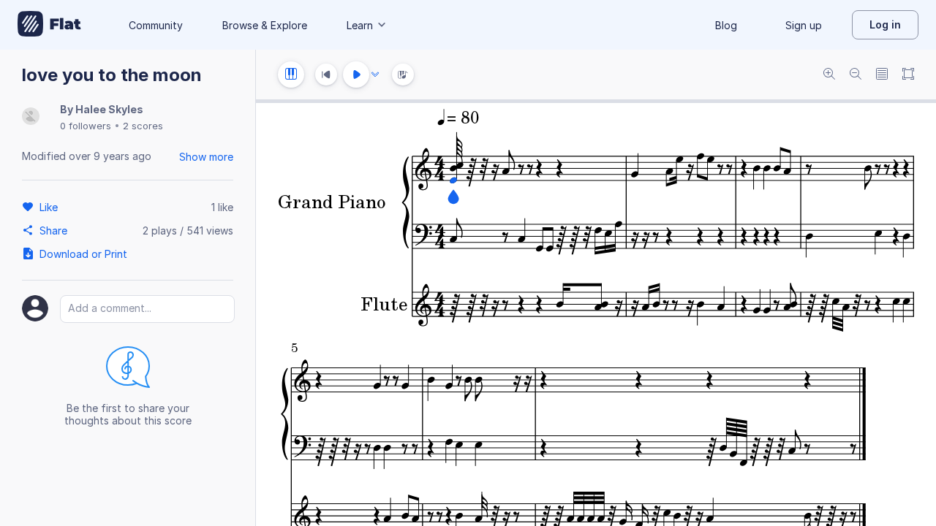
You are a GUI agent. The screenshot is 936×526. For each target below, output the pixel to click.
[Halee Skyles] (30, 117)
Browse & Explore (264, 25)
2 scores (143, 126)
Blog (726, 25)
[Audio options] (375, 74)
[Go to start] (326, 74)
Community (156, 25)
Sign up (803, 25)
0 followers (85, 126)
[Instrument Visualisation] (403, 74)
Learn (360, 25)
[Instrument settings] (291, 74)
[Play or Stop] (356, 74)
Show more (206, 156)
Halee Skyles (109, 109)
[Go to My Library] (49, 25)
